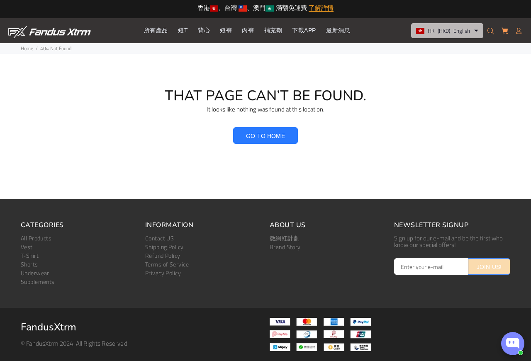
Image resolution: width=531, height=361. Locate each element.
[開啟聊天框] (512, 343)
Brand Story (285, 246)
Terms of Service (167, 264)
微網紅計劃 (285, 238)
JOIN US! (489, 267)
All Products (36, 238)
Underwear (35, 273)
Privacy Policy (163, 273)
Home (27, 48)
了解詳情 (321, 8)
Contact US (159, 238)
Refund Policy (162, 255)
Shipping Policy (164, 246)
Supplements (38, 281)
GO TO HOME (265, 136)
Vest (27, 246)
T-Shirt (30, 255)
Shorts (29, 264)
